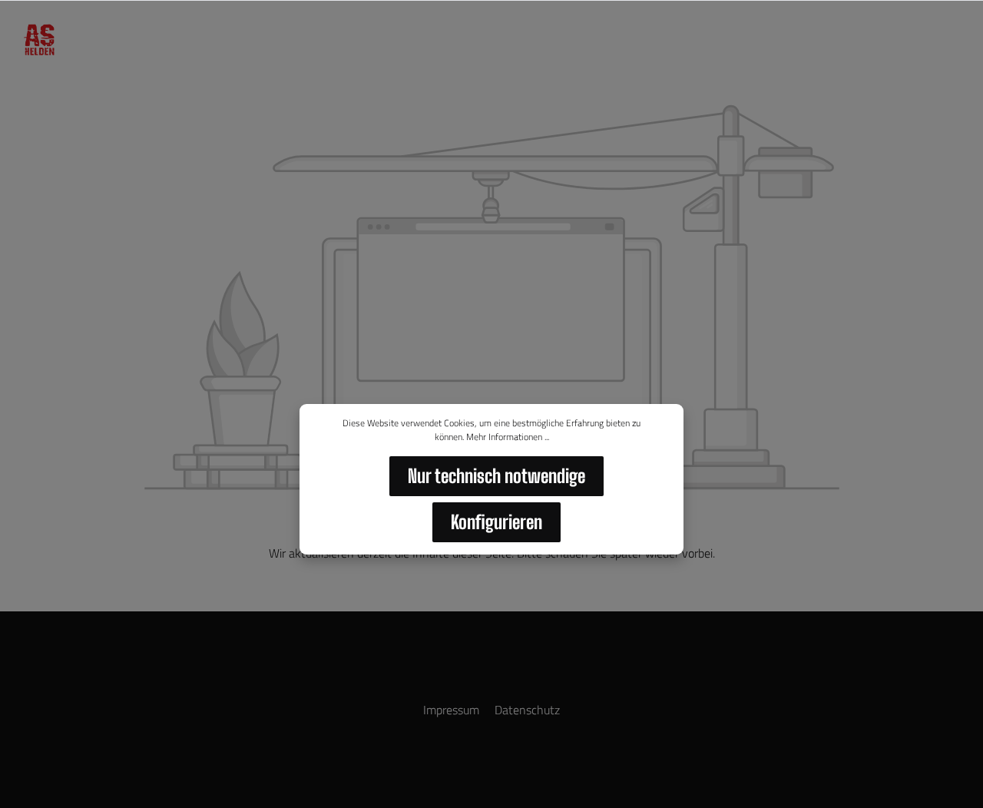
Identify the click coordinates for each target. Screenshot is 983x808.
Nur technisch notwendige (496, 476)
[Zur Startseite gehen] (38, 40)
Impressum (452, 709)
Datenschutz (527, 709)
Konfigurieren (496, 522)
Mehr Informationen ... (507, 437)
